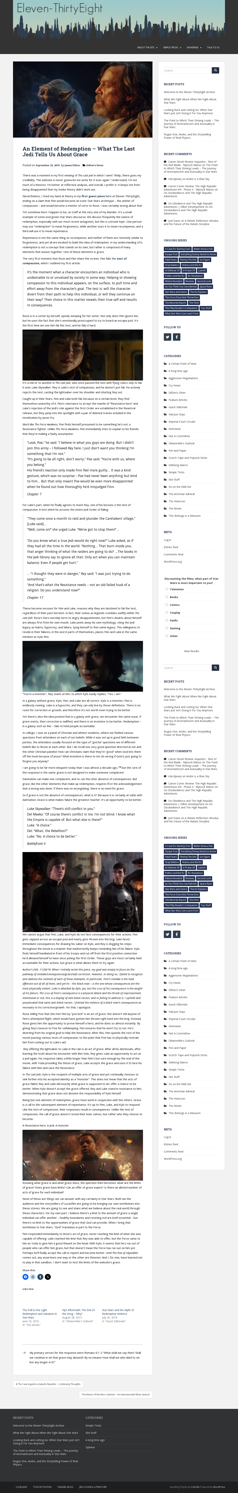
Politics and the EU (174, 275)
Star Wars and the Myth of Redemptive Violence (118, 1311)
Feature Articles (178, 400)
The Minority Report (175, 302)
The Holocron (177, 501)
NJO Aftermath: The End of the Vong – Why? (78, 1311)
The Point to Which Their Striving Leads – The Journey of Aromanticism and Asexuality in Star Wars (191, 124)
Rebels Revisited (173, 281)
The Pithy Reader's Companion (181, 308)
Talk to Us (213, 47)
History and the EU (192, 265)
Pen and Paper (177, 450)
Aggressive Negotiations (183, 378)
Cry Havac (175, 385)
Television (177, 589)
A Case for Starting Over (177, 248)
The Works (175, 508)
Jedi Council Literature (93, 1487)
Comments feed (173, 554)
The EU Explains (198, 292)
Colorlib (195, 1487)
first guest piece (93, 196)
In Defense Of (172, 270)
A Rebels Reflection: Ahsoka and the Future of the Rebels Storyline (191, 222)
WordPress (219, 1487)
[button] (120, 767)
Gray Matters (172, 265)
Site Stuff (174, 479)
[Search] (215, 70)
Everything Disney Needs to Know (198, 254)
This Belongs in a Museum (185, 515)
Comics (175, 605)
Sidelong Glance (178, 465)
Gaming (175, 628)
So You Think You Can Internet (181, 286)
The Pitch (194, 302)
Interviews (175, 429)
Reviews (190, 281)
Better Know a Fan (203, 248)
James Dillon (72, 165)
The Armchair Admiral (182, 494)
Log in (167, 540)
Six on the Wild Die (180, 487)
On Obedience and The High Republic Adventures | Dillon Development (188, 205)
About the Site (145, 47)
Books (174, 597)
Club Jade (21, 1487)
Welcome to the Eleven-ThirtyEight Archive (189, 92)
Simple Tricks (170, 47)
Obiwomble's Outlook (182, 443)
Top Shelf (206, 308)
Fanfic (174, 620)
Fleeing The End (188, 259)
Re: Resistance (195, 275)
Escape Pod (171, 254)
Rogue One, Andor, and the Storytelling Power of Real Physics (187, 136)
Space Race (206, 286)
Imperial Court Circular (182, 421)
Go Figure (205, 259)
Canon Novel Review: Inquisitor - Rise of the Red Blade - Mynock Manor (190, 163)
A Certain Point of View (182, 363)
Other (174, 636)
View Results (191, 651)
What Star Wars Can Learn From (181, 313)
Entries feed (171, 547)
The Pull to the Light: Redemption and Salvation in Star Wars (39, 1313)
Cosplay (175, 612)
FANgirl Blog (65, 1487)
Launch (202, 270)
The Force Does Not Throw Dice (182, 297)
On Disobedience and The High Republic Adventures (188, 194)
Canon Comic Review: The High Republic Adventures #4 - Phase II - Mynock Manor (190, 187)
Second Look (204, 281)
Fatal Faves (171, 259)
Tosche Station (42, 1487)
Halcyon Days (177, 414)
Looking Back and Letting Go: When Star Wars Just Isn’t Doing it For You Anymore (188, 111)
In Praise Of (189, 270)
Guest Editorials (178, 407)
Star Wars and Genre (176, 292)
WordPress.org (173, 561)
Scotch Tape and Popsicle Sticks (188, 458)
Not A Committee (179, 436)
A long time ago (178, 371)
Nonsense (192, 47)
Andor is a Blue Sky (197, 179)
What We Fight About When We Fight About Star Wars (190, 100)
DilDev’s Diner (95, 165)
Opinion (90, 1447)
